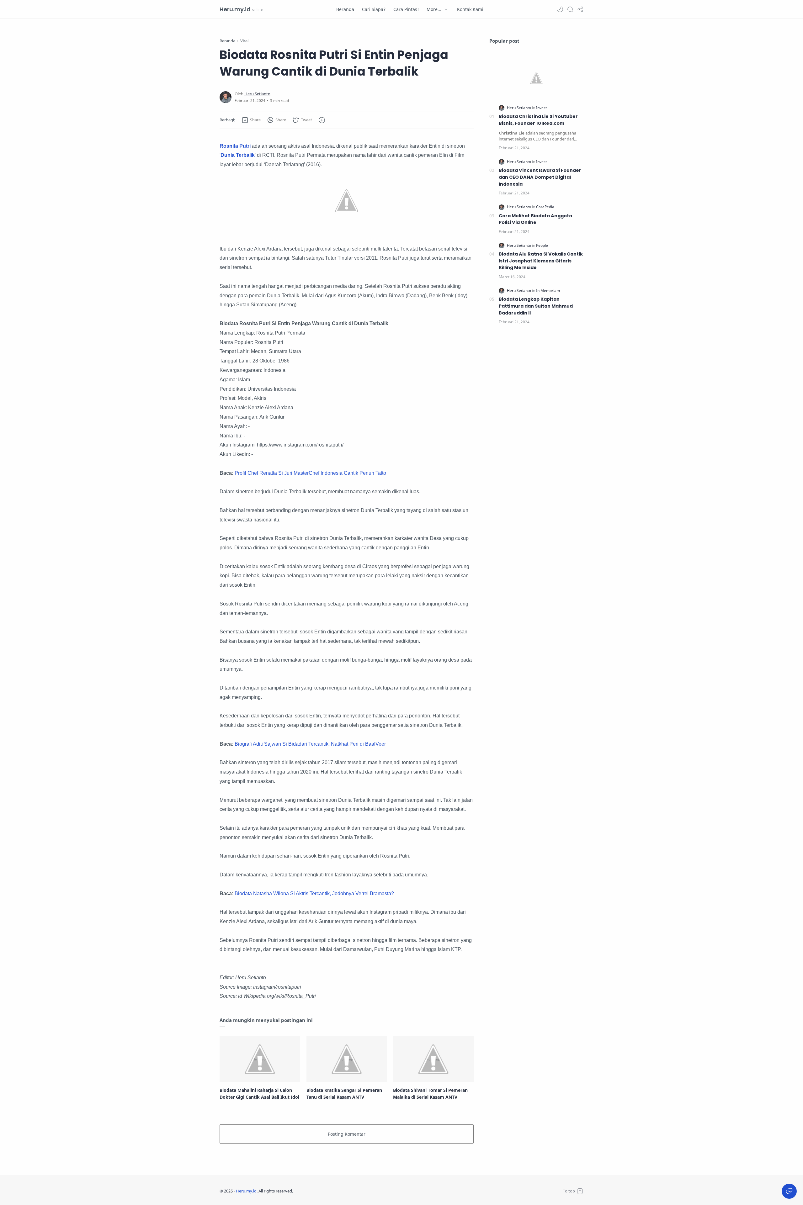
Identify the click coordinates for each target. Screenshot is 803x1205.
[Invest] (541, 107)
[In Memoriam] (548, 290)
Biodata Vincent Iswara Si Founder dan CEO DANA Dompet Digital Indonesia (540, 177)
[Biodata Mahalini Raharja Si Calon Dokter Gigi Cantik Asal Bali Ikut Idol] (260, 1059)
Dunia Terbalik (238, 155)
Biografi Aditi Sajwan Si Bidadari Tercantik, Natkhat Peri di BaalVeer (310, 744)
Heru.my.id (235, 9)
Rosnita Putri (236, 146)
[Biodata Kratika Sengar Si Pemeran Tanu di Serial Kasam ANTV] (346, 1059)
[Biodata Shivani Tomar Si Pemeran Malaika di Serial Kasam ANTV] (433, 1059)
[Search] (570, 9)
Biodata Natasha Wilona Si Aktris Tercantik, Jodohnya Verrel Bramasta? (314, 893)
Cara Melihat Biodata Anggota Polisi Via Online (535, 219)
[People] (542, 245)
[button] (560, 9)
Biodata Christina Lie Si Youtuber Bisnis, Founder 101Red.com (538, 119)
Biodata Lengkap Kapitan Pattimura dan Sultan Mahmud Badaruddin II (536, 306)
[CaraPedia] (545, 206)
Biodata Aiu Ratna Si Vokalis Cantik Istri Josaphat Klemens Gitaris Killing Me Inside (541, 261)
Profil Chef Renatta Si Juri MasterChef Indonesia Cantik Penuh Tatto (310, 473)
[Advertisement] (536, 435)
